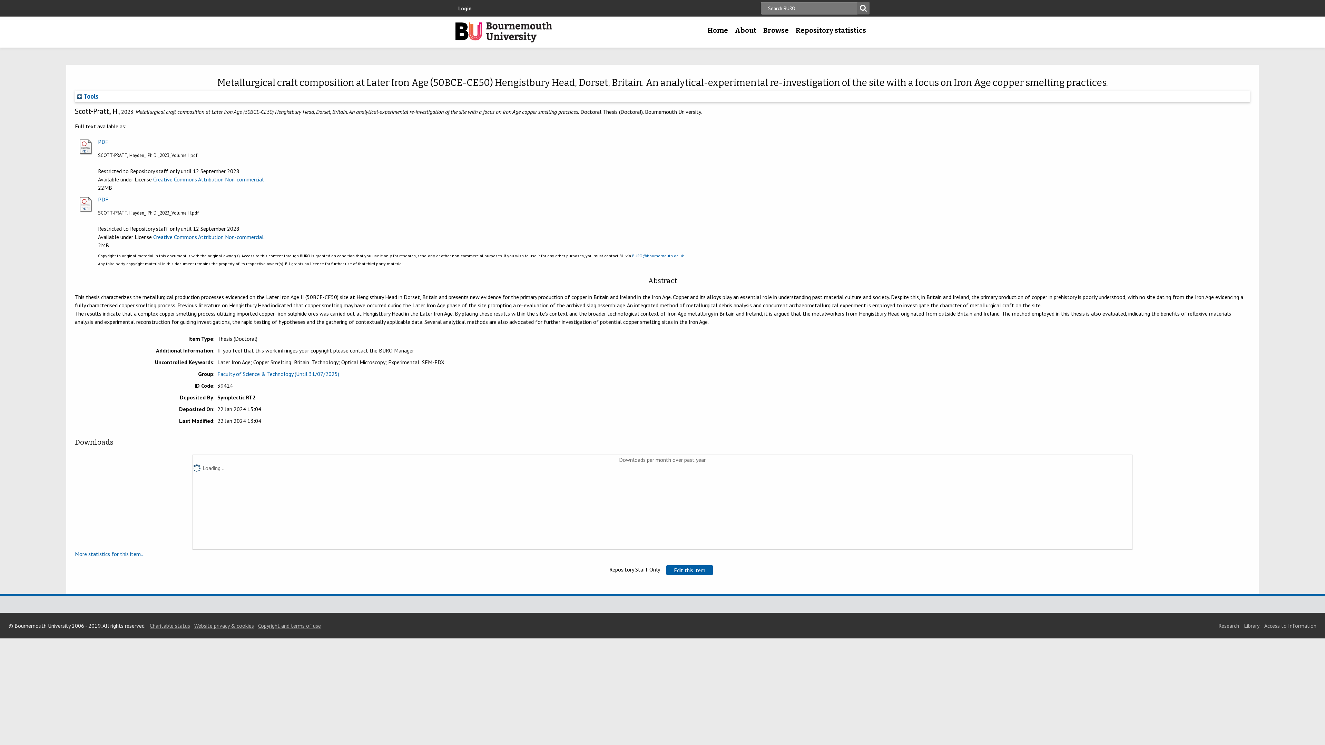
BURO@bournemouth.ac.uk (658, 255)
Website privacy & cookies (224, 625)
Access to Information (1290, 625)
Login (465, 8)
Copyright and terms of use (289, 625)
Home (717, 30)
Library (1251, 625)
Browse (776, 30)
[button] (689, 570)
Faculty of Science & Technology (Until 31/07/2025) (278, 373)
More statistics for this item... (110, 553)
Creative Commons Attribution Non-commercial (208, 179)
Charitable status (170, 625)
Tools (90, 96)
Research (1228, 625)
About (745, 30)
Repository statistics (831, 30)
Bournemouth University (503, 32)
